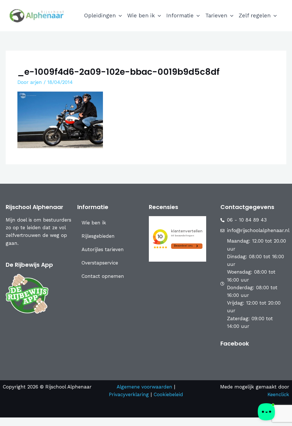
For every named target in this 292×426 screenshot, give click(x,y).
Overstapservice (100, 263)
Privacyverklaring (130, 394)
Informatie (180, 15)
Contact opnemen (103, 276)
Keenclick (278, 394)
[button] (119, 15)
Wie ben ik (141, 15)
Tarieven (216, 15)
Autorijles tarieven (103, 249)
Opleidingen (100, 15)
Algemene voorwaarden (144, 387)
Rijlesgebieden (98, 236)
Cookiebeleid (168, 394)
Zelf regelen (255, 15)
